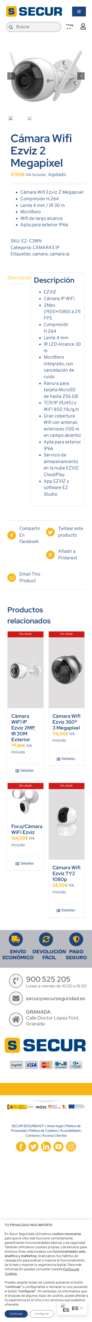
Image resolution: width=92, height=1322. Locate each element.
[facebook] (21, 1147)
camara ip (60, 254)
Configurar (42, 1314)
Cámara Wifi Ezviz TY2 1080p (66, 873)
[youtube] (58, 1147)
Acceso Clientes (54, 1135)
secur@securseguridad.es (55, 998)
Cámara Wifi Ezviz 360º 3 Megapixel (66, 722)
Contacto (33, 1135)
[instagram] (71, 1147)
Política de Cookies (43, 1130)
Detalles (27, 770)
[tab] (17, 278)
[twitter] (33, 1147)
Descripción (17, 278)
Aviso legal (55, 1126)
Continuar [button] (16, 1314)
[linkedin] (46, 1147)
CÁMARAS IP (46, 248)
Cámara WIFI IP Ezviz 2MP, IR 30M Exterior (23, 728)
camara (40, 254)
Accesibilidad (70, 1130)
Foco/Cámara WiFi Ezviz (26, 829)
